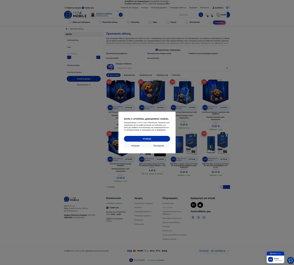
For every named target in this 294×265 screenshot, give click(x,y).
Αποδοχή (147, 139)
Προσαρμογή (158, 146)
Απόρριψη (135, 146)
